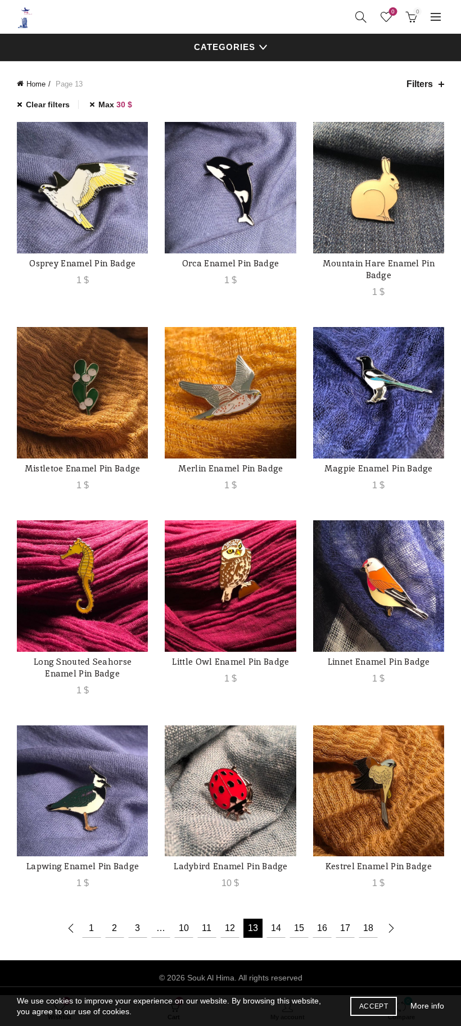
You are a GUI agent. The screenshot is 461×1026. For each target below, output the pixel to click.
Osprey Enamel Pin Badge (82, 263)
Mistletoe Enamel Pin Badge (83, 468)
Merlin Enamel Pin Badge (230, 468)
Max (115, 104)
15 (299, 928)
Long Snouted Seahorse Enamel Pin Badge (82, 667)
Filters (419, 84)
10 (184, 928)
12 (230, 928)
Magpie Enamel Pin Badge (378, 468)
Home (36, 84)
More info (427, 1005)
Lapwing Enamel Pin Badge (82, 866)
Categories (224, 47)
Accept (373, 1006)
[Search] (361, 16)
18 (368, 928)
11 (206, 928)
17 (345, 928)
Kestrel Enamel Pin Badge (379, 866)
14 (276, 928)
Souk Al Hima (210, 977)
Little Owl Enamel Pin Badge (230, 661)
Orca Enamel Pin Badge (230, 263)
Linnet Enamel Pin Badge (378, 661)
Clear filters (48, 104)
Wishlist (393, 11)
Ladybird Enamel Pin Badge (230, 866)
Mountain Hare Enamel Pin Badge (379, 269)
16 (322, 928)
